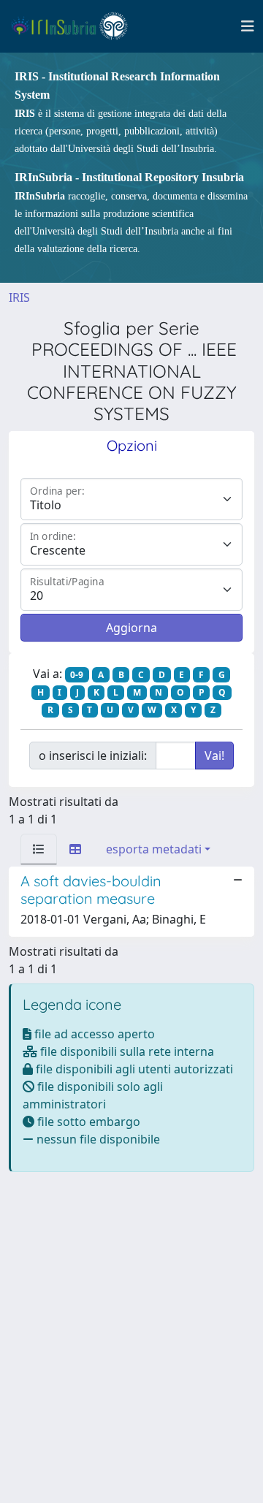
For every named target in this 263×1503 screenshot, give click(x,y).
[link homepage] (75, 26)
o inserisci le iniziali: (93, 755)
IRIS (19, 297)
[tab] (38, 849)
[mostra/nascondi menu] (247, 26)
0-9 (76, 675)
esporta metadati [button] (154, 849)
